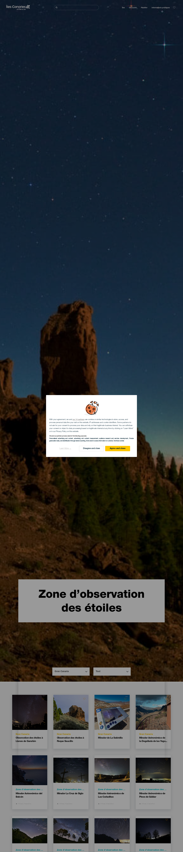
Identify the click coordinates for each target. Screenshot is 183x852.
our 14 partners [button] (78, 420)
